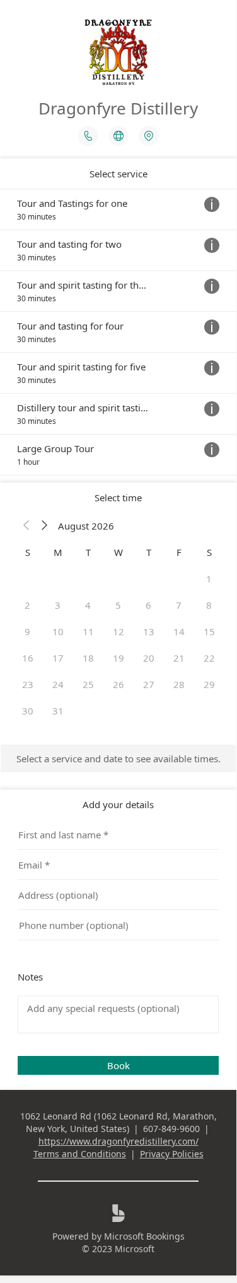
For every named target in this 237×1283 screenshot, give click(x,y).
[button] (26, 526)
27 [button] (148, 684)
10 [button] (58, 631)
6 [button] (148, 605)
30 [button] (27, 710)
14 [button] (179, 631)
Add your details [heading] (118, 804)
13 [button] (148, 631)
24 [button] (58, 684)
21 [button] (179, 658)
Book (118, 1065)
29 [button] (209, 684)
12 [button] (118, 631)
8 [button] (209, 605)
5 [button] (118, 605)
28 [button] (179, 684)
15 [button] (209, 631)
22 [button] (209, 658)
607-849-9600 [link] (171, 1129)
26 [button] (118, 684)
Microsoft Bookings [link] (144, 1236)
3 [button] (58, 605)
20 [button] (148, 658)
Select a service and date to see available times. (118, 758)
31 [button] (58, 710)
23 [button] (27, 684)
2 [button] (27, 605)
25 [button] (88, 684)
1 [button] (209, 578)
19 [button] (118, 658)
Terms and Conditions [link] (79, 1154)
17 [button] (58, 658)
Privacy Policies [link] (172, 1154)
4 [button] (88, 605)
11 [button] (88, 631)
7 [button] (179, 605)
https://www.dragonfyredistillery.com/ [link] (118, 1141)
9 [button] (27, 631)
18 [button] (88, 658)
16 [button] (27, 658)
